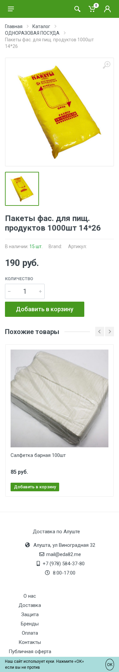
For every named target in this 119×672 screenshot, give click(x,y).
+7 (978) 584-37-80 (64, 564)
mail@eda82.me (63, 554)
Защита (30, 614)
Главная (13, 26)
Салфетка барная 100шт (38, 455)
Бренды (30, 624)
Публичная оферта (30, 651)
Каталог (41, 26)
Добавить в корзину (44, 309)
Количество (19, 278)
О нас (29, 596)
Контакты (30, 642)
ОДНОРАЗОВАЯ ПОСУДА (32, 33)
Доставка (30, 605)
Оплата (30, 633)
